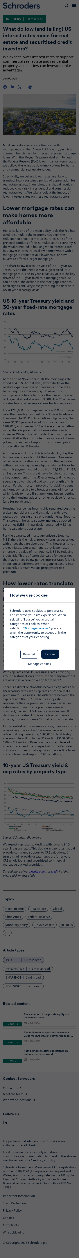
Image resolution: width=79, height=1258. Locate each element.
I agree (50, 654)
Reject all (29, 654)
